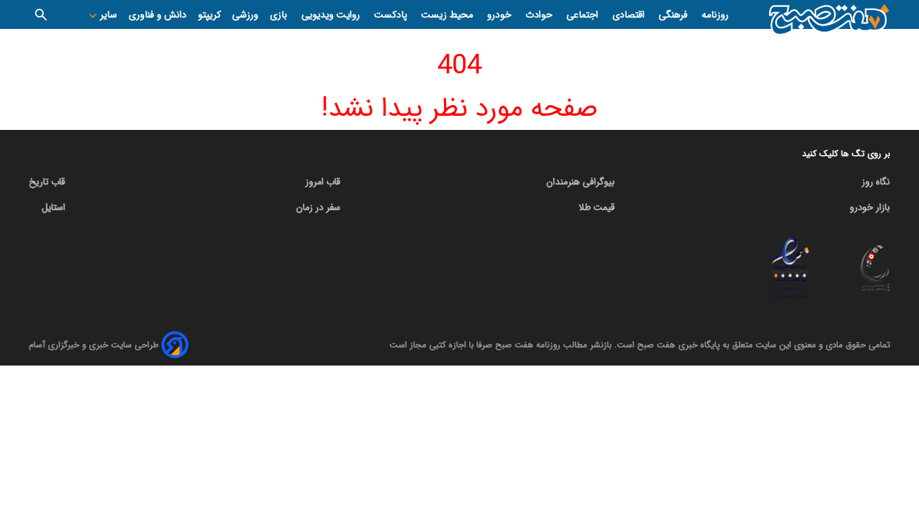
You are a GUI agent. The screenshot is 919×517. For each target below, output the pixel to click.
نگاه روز (876, 181)
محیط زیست (448, 15)
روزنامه (715, 15)
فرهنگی (674, 15)
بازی (280, 15)
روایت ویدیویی (332, 15)
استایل (53, 207)
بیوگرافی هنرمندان (580, 181)
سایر (107, 15)
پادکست (392, 15)
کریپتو (209, 15)
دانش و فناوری (157, 15)
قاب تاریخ (47, 181)
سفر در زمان (318, 207)
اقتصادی (629, 15)
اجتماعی (583, 15)
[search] (41, 14)
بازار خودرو (870, 207)
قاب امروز (322, 181)
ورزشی (245, 15)
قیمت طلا (597, 207)
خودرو (500, 15)
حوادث (540, 15)
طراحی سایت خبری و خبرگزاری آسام (94, 345)
